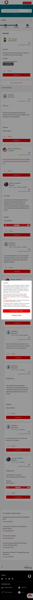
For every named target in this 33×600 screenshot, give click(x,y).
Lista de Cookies (8, 300)
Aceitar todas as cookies (16, 311)
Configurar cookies (16, 315)
